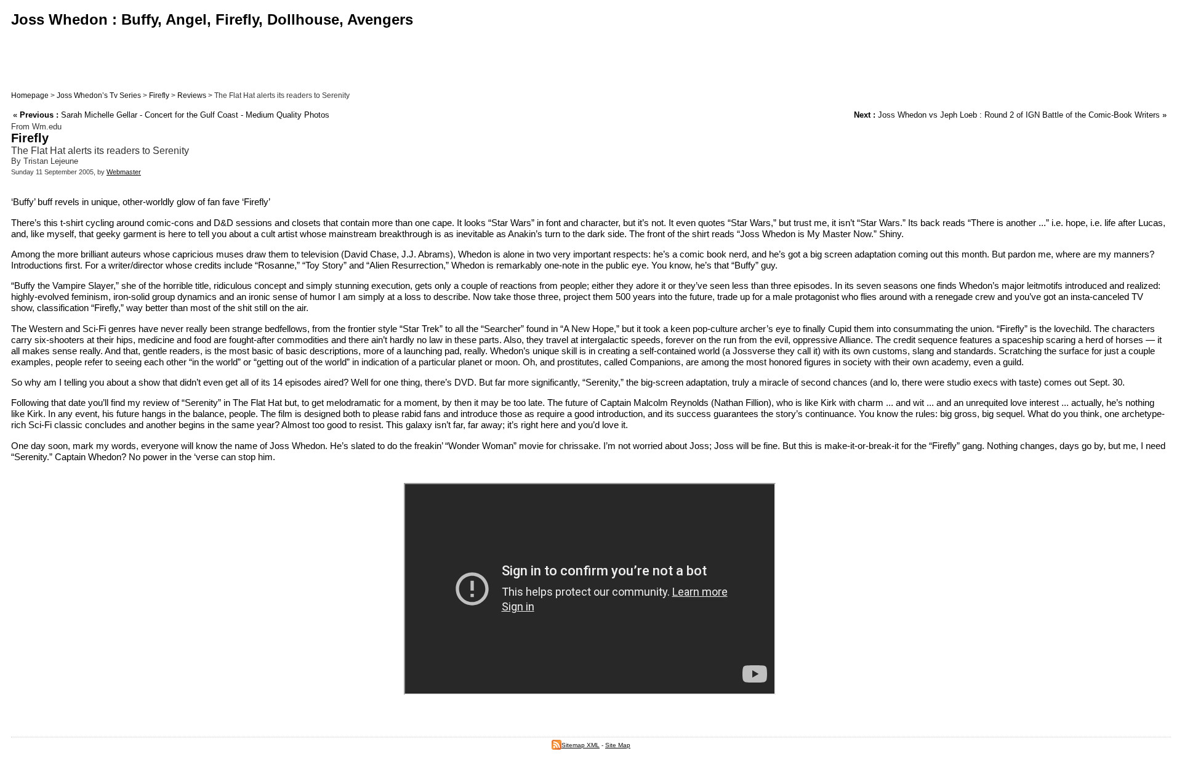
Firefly (159, 95)
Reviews (191, 95)
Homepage (30, 95)
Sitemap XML (580, 745)
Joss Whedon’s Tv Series (99, 95)
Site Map (617, 745)
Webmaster (124, 172)
